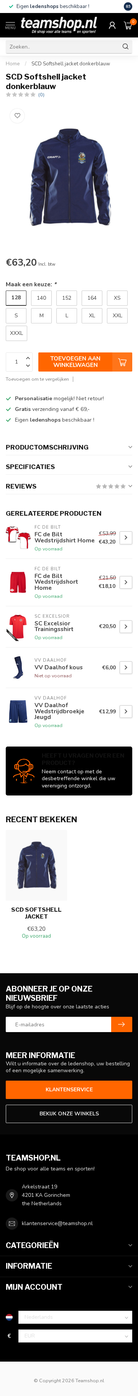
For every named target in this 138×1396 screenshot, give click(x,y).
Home (13, 63)
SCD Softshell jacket (36, 913)
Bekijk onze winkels (69, 1113)
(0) (41, 94)
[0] (128, 25)
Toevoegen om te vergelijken (37, 379)
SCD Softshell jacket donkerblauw (70, 63)
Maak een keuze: (31, 284)
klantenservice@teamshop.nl (57, 1223)
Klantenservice (69, 1089)
